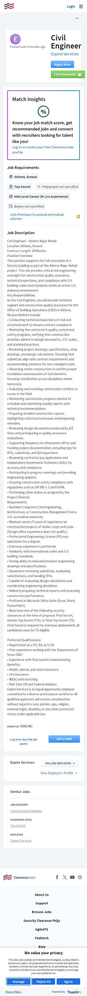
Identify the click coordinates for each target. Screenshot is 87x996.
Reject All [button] (43, 981)
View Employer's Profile (57, 773)
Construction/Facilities (26, 811)
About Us (42, 894)
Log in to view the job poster (23, 742)
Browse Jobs (42, 912)
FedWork (42, 938)
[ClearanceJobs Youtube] (72, 877)
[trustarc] (74, 991)
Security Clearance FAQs (41, 920)
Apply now (62, 64)
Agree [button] (68, 981)
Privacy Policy (13, 991)
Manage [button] (19, 981)
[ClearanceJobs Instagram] (80, 877)
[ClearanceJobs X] (64, 877)
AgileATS (41, 929)
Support (41, 903)
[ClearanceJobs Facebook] (57, 877)
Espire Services (65, 54)
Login (71, 6)
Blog (41, 946)
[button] (77, 18)
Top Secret (18, 826)
